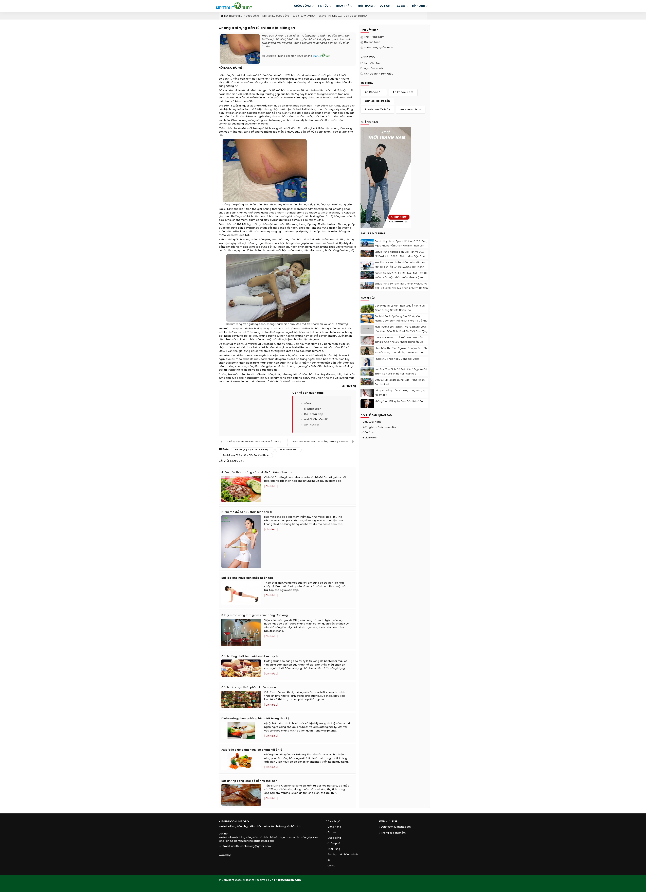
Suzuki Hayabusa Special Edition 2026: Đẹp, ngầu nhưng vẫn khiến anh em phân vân (401, 243)
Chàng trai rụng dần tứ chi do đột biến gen (343, 16)
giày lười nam (372, 422)
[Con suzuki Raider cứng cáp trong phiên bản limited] (367, 381)
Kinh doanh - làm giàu (378, 74)
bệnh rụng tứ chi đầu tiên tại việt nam (245, 455)
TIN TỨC (323, 6)
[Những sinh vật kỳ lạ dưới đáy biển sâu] (367, 404)
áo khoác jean (410, 109)
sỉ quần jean (312, 409)
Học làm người (373, 68)
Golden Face (372, 42)
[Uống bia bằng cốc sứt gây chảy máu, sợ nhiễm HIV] (367, 393)
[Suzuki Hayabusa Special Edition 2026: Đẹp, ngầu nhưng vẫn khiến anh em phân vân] (367, 243)
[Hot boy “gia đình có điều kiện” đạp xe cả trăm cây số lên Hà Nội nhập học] (367, 374)
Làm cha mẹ (372, 63)
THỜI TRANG (364, 6)
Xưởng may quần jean (378, 47)
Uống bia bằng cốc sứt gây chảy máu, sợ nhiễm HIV (400, 392)
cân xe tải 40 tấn (377, 101)
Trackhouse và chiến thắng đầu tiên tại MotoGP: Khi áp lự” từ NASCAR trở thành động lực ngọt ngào (400, 267)
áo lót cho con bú (316, 419)
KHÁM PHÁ (342, 6)
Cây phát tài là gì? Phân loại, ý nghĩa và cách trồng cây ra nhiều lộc (400, 308)
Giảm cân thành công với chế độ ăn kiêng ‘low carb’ (320, 442)
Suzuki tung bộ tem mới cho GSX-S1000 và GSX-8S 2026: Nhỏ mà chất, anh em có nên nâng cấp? (401, 288)
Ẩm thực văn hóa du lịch (343, 854)
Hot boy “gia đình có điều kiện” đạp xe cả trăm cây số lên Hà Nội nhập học (401, 371)
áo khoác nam (403, 92)
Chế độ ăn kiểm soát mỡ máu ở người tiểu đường (254, 442)
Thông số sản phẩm (393, 833)
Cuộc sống (252, 16)
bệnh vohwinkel (288, 450)
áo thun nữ (311, 424)
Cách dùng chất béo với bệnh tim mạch (249, 656)
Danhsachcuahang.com (396, 827)
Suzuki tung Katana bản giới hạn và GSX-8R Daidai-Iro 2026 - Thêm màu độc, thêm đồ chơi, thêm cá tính (401, 256)
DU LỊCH (385, 6)
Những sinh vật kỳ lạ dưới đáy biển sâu (399, 401)
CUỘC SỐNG (302, 6)
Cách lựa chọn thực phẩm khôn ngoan (248, 687)
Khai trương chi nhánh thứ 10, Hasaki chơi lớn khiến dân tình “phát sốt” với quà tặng (401, 329)
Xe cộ (401, 6)
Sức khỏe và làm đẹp (304, 16)
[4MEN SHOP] (386, 177)
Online (331, 866)
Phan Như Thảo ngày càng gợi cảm (397, 359)
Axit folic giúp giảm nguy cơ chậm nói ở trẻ (251, 749)
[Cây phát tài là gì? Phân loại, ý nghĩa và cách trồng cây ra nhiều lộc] (367, 310)
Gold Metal (370, 437)
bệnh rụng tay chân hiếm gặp (252, 450)
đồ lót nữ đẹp (313, 414)
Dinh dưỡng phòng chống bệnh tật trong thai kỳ (255, 718)
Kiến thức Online (233, 16)
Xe (329, 860)
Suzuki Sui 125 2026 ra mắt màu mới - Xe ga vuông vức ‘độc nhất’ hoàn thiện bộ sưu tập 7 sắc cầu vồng (401, 277)
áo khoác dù (373, 92)
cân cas (368, 432)
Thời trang (334, 849)
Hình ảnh (418, 6)
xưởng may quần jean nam (380, 427)
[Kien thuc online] (234, 5)
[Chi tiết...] (271, 486)
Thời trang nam (374, 37)
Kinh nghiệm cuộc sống (275, 16)
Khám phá (334, 843)
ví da (307, 403)
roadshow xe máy (377, 109)
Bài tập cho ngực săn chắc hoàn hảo (247, 578)
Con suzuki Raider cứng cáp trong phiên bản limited (400, 382)
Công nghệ (334, 827)
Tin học (332, 832)
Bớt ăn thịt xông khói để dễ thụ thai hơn (249, 781)
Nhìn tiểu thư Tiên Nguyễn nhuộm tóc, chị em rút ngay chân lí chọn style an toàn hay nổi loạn (401, 352)
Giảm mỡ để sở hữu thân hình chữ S (246, 512)
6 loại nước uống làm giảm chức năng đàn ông (254, 615)
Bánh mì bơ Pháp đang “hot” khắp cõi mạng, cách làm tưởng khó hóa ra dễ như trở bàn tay (401, 321)
